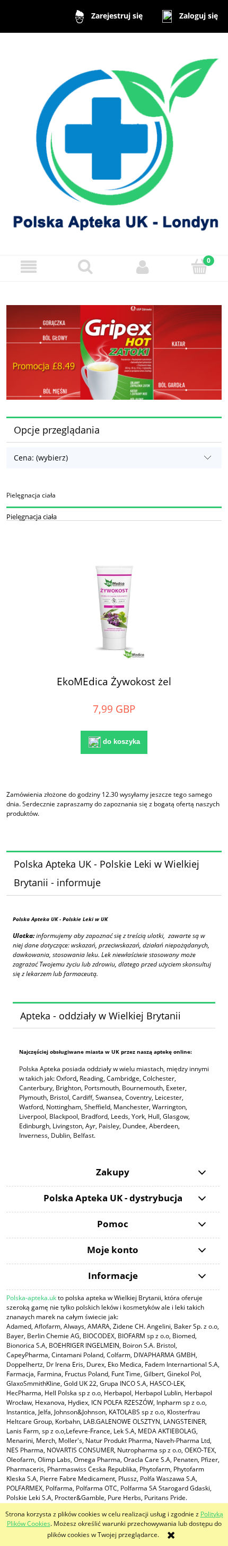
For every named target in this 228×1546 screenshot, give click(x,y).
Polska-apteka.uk (31, 1297)
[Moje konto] (142, 266)
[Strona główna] (114, 143)
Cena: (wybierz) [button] (41, 458)
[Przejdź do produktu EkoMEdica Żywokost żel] (114, 607)
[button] (28, 266)
